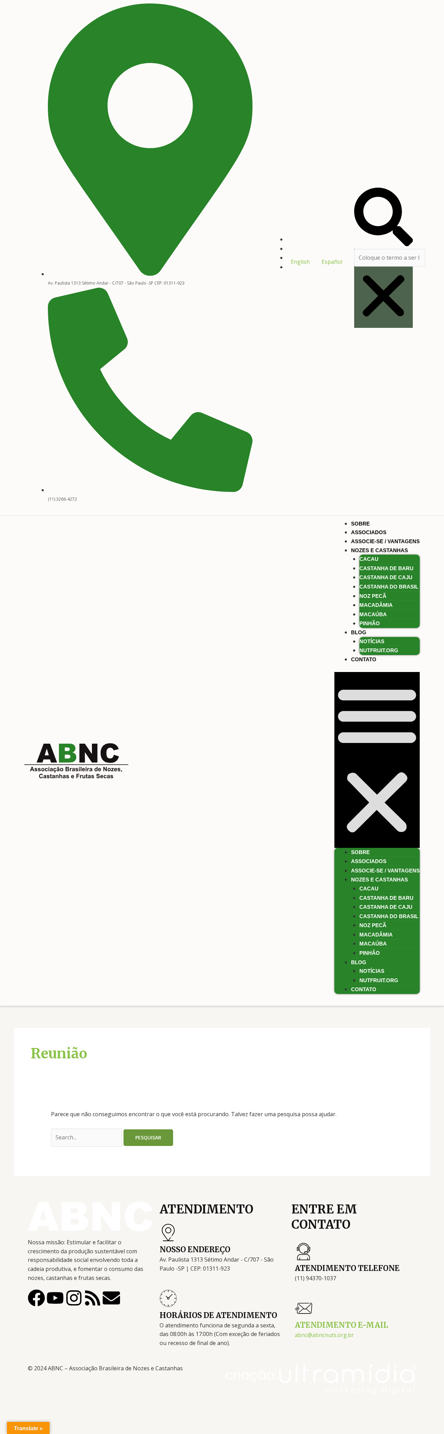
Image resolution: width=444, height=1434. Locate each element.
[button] (383, 218)
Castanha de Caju (385, 577)
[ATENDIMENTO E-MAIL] (303, 1308)
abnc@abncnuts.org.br (324, 1335)
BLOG (358, 632)
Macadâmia (376, 605)
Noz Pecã (372, 596)
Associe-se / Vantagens (385, 541)
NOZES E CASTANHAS (379, 550)
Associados (368, 532)
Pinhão (369, 623)
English (300, 262)
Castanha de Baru (386, 568)
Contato (363, 659)
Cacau (368, 559)
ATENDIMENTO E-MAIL (341, 1325)
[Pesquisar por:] (87, 1137)
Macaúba (373, 614)
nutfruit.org (378, 650)
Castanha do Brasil (388, 587)
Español (332, 262)
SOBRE (360, 524)
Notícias (371, 641)
